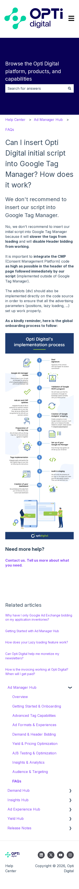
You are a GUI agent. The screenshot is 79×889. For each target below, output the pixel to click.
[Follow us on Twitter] (50, 854)
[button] (70, 687)
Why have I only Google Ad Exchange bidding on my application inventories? (38, 617)
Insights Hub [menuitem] (18, 800)
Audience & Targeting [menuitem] (30, 771)
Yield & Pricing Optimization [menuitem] (34, 743)
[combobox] (35, 88)
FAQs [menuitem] (16, 781)
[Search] (69, 88)
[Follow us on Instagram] (70, 854)
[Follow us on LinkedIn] (41, 854)
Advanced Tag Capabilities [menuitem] (34, 715)
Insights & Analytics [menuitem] (28, 762)
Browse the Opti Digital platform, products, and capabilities (33, 71)
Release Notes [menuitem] (19, 828)
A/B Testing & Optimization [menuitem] (34, 753)
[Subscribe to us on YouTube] (60, 854)
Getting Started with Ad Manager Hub (32, 631)
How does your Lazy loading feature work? (36, 642)
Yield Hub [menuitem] (15, 818)
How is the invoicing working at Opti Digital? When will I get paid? (36, 672)
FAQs (9, 129)
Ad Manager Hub (48, 119)
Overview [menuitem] (20, 696)
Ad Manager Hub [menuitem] (21, 687)
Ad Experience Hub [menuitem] (23, 809)
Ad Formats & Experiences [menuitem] (34, 725)
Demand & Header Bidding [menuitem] (34, 734)
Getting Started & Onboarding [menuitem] (36, 706)
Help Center (15, 119)
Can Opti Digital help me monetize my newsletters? (32, 656)
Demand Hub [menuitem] (18, 790)
